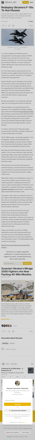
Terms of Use (25, 414)
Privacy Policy (17, 417)
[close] (30, 381)
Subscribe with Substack (18, 410)
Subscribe (17, 404)
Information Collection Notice (20, 416)
